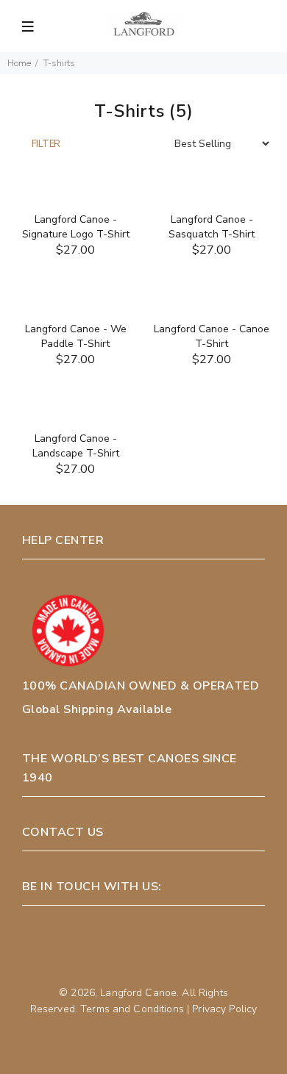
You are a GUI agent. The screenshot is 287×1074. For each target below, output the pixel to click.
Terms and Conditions (132, 1009)
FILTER (46, 144)
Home (19, 63)
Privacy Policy (224, 1009)
